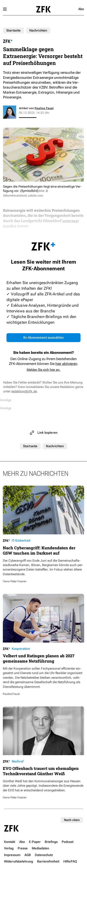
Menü (5, 9)
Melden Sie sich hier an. (43, 370)
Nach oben (72, 820)
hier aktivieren (66, 363)
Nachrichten (38, 30)
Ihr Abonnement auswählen (43, 337)
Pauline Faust (44, 108)
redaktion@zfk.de (24, 391)
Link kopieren (47, 432)
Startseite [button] (43, 9)
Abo (81, 9)
